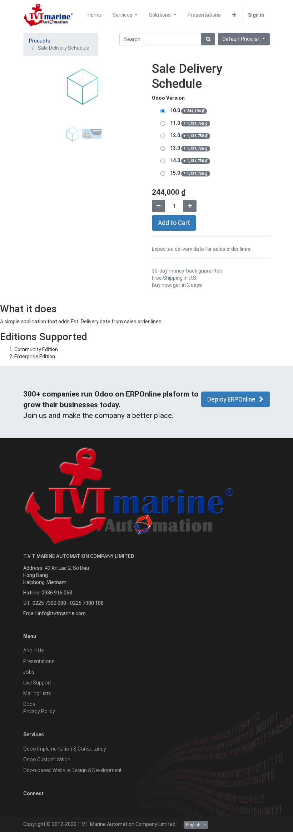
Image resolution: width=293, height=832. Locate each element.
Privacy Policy (39, 711)
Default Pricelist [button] (242, 39)
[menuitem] (94, 15)
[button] (234, 15)
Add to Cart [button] (174, 222)
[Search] (208, 39)
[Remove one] (158, 206)
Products (39, 41)
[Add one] (190, 206)
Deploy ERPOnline (231, 399)
